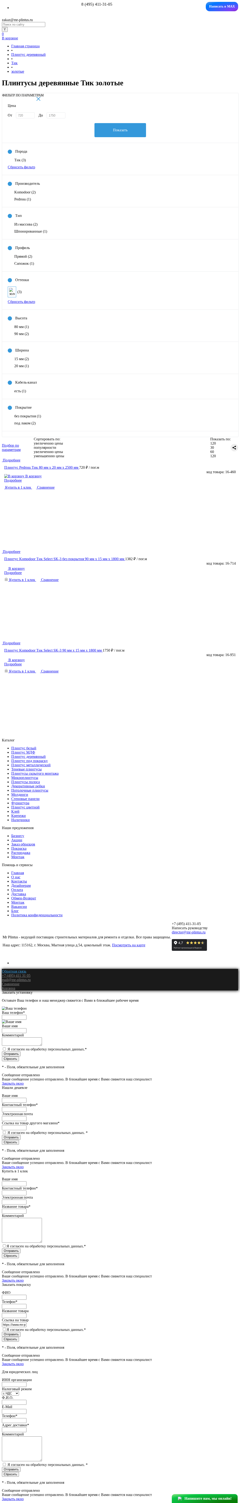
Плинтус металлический (31, 765)
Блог (15, 911)
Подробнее (13, 480)
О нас (15, 877)
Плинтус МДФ (23, 752)
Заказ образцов (23, 844)
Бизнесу (17, 836)
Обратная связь (14, 971)
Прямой (23, 256)
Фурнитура (20, 803)
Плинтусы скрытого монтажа (35, 773)
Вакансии (19, 907)
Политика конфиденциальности (37, 915)
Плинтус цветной (25, 807)
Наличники (20, 820)
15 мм (21, 359)
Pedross (22, 199)
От (10, 115)
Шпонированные (30, 231)
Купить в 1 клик (18, 487)
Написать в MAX (222, 6)
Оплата (17, 890)
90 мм (21, 334)
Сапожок (24, 263)
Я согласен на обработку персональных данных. (47, 1049)
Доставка (18, 894)
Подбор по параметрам (11, 447)
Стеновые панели (25, 799)
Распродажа (20, 853)
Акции (16, 840)
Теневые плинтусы (26, 769)
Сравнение (45, 487)
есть (20, 391)
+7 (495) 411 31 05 (16, 976)
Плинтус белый (23, 748)
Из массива (26, 224)
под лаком (25, 423)
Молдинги (19, 795)
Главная (17, 873)
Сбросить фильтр (21, 167)
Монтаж (17, 857)
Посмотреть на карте (128, 945)
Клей (15, 811)
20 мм (21, 366)
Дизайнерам (21, 885)
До (40, 115)
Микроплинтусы (24, 778)
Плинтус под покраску (29, 761)
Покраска (18, 848)
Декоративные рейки (28, 786)
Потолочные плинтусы (29, 790)
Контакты (19, 881)
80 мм (21, 327)
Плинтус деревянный (28, 757)
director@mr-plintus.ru (189, 932)
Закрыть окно (13, 1083)
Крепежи (18, 816)
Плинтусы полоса (25, 782)
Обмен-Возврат (23, 898)
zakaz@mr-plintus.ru (17, 20)
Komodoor (25, 192)
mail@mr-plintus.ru (16, 980)
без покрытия (27, 416)
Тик (20, 160)
